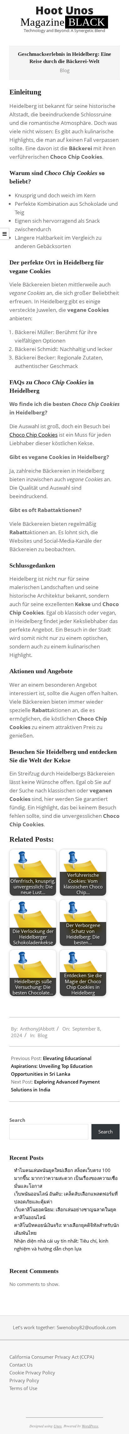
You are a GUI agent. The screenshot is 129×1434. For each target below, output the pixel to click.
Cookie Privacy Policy (32, 1372)
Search (17, 1120)
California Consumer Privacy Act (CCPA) (51, 1357)
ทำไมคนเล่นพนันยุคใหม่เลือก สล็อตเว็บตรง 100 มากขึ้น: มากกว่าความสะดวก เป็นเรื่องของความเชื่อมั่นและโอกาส (66, 1178)
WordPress (90, 1425)
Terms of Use (23, 1388)
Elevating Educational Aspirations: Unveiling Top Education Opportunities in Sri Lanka (52, 1066)
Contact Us (21, 1365)
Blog (65, 70)
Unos (58, 1425)
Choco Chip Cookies (33, 434)
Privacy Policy (24, 1380)
